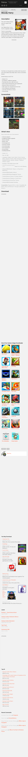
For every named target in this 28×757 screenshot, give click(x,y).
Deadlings (4, 544)
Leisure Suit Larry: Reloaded (9, 580)
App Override (5, 704)
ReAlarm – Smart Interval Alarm (9, 612)
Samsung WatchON (7, 690)
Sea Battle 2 (5, 584)
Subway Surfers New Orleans (9, 671)
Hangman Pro (5, 539)
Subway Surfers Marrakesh (7, 621)
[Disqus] (14, 477)
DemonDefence (12, 718)
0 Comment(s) (4, 11)
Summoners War (5, 629)
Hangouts (15, 715)
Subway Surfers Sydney (8, 680)
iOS (8, 448)
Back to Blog (24, 10)
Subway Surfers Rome (7, 697)
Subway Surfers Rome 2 (8, 687)
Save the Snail (5, 556)
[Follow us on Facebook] (2, 5)
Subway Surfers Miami (7, 701)
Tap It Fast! (4, 625)
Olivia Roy (13, 9)
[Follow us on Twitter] (6, 5)
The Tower (22, 10)
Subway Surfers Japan (7, 694)
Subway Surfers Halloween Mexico (9, 616)
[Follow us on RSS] (4, 5)
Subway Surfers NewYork (8, 683)
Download (5, 191)
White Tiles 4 (26, 10)
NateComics (5, 573)
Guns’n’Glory (5, 550)
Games (3, 448)
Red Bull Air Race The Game (4, 594)
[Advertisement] (14, 55)
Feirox (4, 2)
